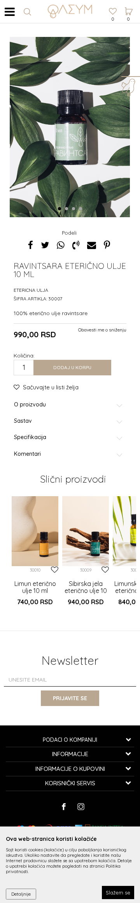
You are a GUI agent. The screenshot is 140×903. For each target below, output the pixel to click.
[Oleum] (70, 11)
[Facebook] (30, 245)
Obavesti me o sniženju (102, 330)
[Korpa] (128, 4)
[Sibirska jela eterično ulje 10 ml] (85, 531)
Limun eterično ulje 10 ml (35, 587)
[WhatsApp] (61, 245)
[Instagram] (81, 806)
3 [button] (75, 209)
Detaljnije (21, 894)
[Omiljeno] (113, 12)
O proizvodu (30, 405)
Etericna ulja (31, 290)
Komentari (27, 454)
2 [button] (68, 209)
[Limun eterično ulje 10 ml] (35, 531)
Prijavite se (70, 698)
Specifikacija (30, 437)
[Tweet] (45, 245)
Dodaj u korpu (72, 367)
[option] (35, 555)
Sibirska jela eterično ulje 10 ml (86, 590)
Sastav (23, 421)
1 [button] (61, 209)
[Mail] (91, 245)
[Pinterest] (107, 245)
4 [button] (82, 209)
